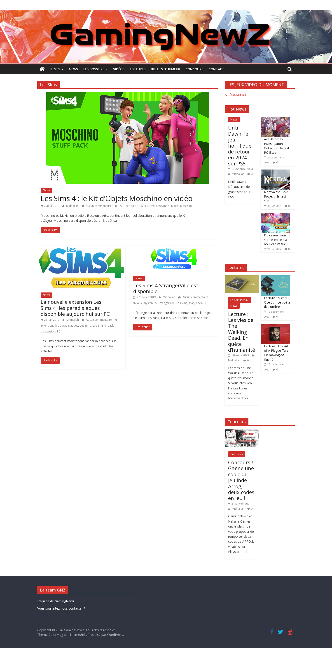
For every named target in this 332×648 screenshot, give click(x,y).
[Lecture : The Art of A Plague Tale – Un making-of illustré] (275, 326)
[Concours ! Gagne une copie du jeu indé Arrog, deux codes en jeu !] (242, 431)
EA (120, 206)
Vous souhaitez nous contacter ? (61, 608)
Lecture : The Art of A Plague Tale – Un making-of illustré (277, 353)
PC (59, 331)
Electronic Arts (133, 206)
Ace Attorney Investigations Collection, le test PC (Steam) (276, 146)
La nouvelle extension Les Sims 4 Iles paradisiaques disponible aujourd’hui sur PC (75, 307)
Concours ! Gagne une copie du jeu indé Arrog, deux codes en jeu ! (241, 480)
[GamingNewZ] (166, 12)
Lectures (137, 69)
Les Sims (149, 206)
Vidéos (118, 69)
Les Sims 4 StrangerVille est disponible (165, 288)
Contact (216, 69)
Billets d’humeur (165, 69)
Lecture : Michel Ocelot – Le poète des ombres (277, 302)
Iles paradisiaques (66, 326)
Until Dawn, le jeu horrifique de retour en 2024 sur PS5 (239, 145)
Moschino (186, 206)
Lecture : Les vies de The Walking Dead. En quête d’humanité (241, 332)
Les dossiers (93, 69)
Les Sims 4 (162, 206)
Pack (199, 303)
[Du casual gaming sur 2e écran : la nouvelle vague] (275, 215)
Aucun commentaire (98, 206)
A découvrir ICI (235, 94)
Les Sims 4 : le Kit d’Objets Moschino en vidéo (116, 198)
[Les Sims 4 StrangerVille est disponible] (174, 248)
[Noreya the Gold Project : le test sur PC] (275, 172)
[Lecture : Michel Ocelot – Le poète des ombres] (275, 278)
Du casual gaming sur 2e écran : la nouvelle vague (277, 239)
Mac (191, 303)
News (73, 69)
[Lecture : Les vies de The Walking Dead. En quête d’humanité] (242, 278)
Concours (194, 69)
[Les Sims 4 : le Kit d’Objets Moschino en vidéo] (127, 94)
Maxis (174, 206)
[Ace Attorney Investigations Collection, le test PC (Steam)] (275, 119)
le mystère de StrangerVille (157, 303)
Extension (47, 326)
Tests (55, 69)
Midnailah (72, 206)
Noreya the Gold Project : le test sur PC (276, 196)
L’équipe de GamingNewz (55, 601)
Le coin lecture (239, 300)
